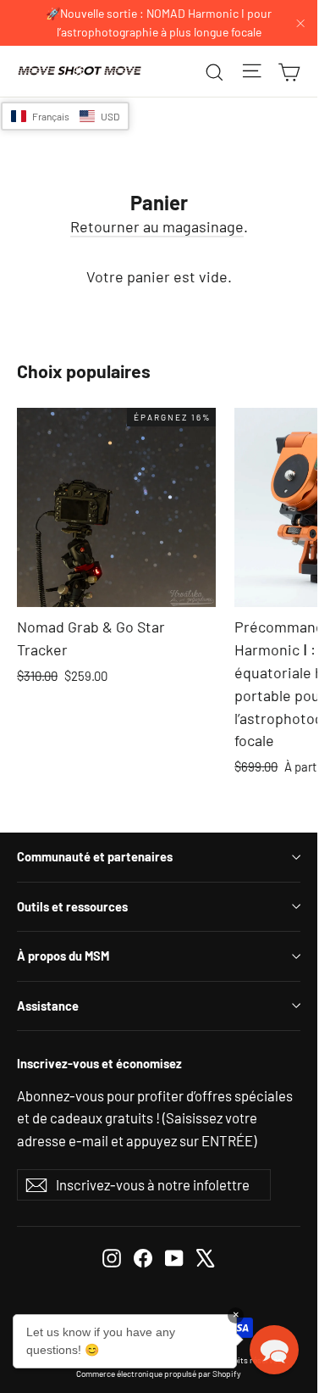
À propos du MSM (63, 955)
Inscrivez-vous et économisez (99, 1063)
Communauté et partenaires (95, 856)
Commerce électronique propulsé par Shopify (158, 1373)
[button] (65, 116)
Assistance (48, 1005)
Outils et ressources (72, 906)
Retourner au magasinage (157, 226)
